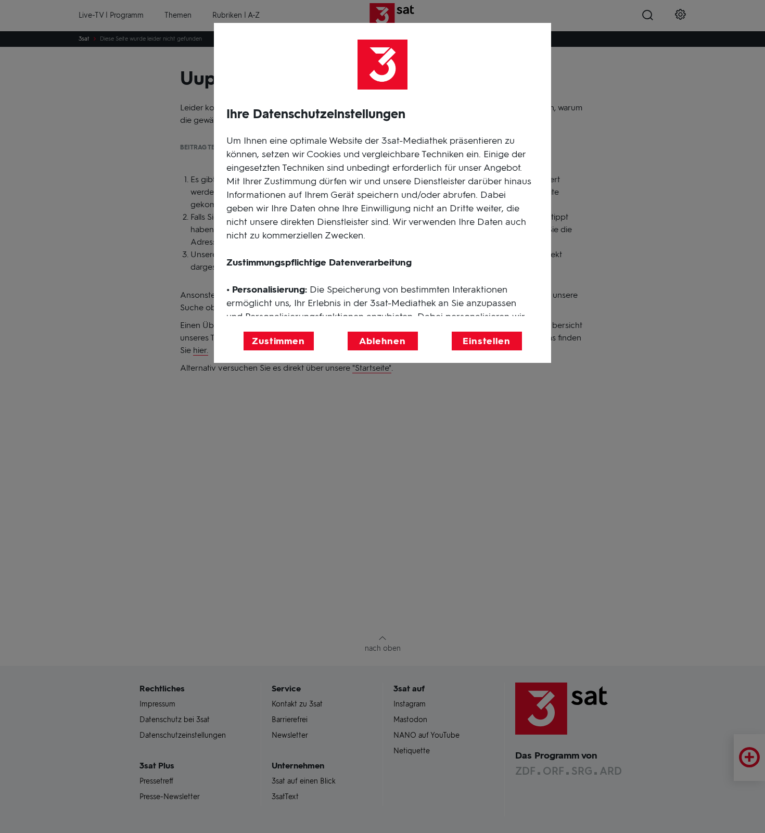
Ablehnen (382, 341)
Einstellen (487, 341)
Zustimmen (278, 341)
